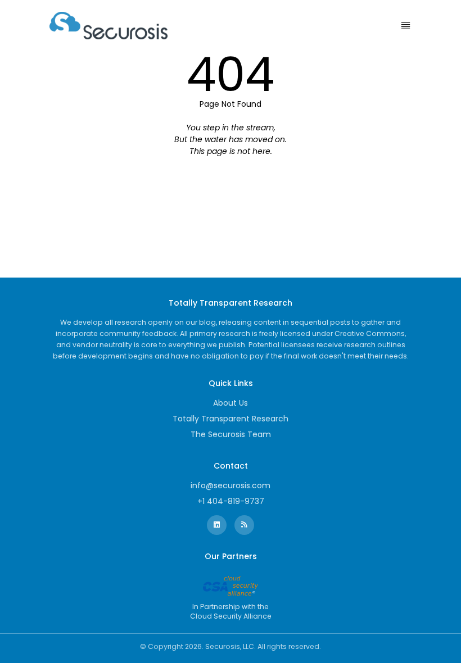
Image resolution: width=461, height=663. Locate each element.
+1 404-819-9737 (230, 501)
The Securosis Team (231, 434)
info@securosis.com (230, 485)
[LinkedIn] (217, 525)
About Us (230, 402)
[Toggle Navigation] (406, 25)
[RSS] (244, 525)
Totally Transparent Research (230, 418)
